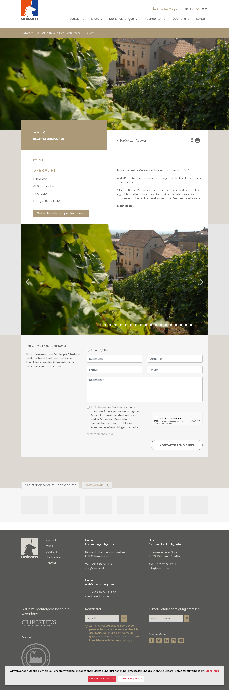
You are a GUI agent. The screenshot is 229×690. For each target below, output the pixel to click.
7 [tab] (130, 325)
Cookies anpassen (131, 678)
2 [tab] (105, 325)
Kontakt (202, 19)
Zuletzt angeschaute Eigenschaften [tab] (50, 485)
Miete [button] (95, 19)
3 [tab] (110, 325)
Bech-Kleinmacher (70, 32)
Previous (23, 279)
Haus (52, 32)
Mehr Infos (212, 671)
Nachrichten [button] (153, 19)
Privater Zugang (169, 9)
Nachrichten (54, 557)
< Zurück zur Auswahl (132, 140)
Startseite (27, 32)
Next (206, 279)
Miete (49, 546)
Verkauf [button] (75, 19)
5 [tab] (120, 325)
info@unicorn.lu (95, 568)
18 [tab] (186, 325)
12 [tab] (155, 325)
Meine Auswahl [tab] (95, 485)
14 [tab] (165, 325)
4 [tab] (115, 325)
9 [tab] (140, 325)
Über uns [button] (180, 19)
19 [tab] (191, 325)
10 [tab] (145, 325)
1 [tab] (100, 325)
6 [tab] (125, 325)
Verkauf (41, 32)
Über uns (52, 552)
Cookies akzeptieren (102, 678)
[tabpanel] (114, 279)
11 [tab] (150, 325)
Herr (107, 350)
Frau (94, 350)
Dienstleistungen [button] (122, 19)
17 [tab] (181, 325)
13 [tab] (160, 325)
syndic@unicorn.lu (97, 596)
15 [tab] (171, 325)
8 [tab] (135, 325)
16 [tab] (176, 325)
